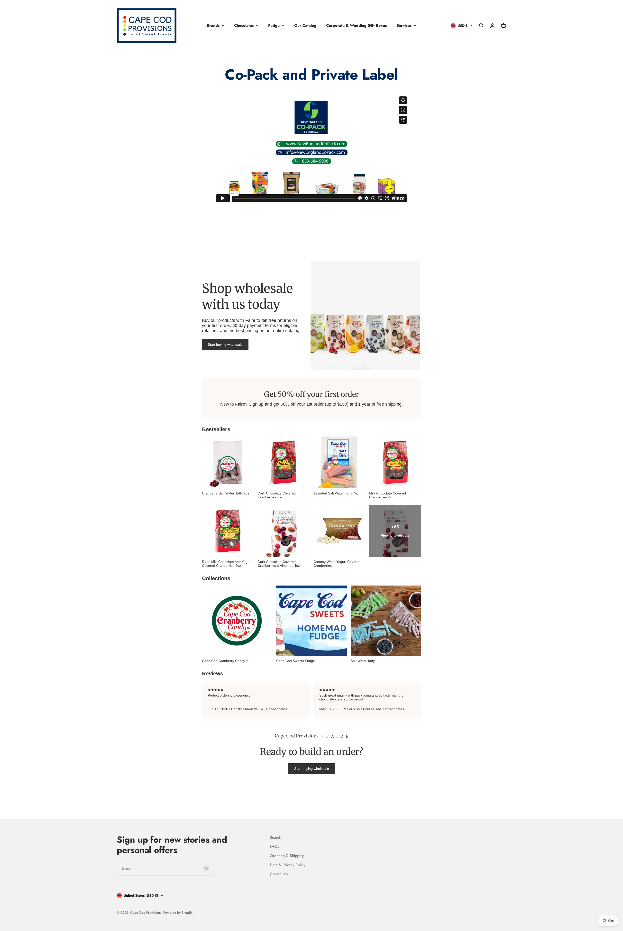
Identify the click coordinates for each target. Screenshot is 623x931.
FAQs (274, 846)
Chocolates (244, 25)
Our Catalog (305, 25)
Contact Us (279, 874)
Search (275, 837)
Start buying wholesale (225, 344)
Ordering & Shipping (287, 855)
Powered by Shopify (177, 912)
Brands (213, 25)
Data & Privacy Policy (287, 865)
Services (404, 25)
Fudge (274, 25)
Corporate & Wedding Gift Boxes (356, 25)
